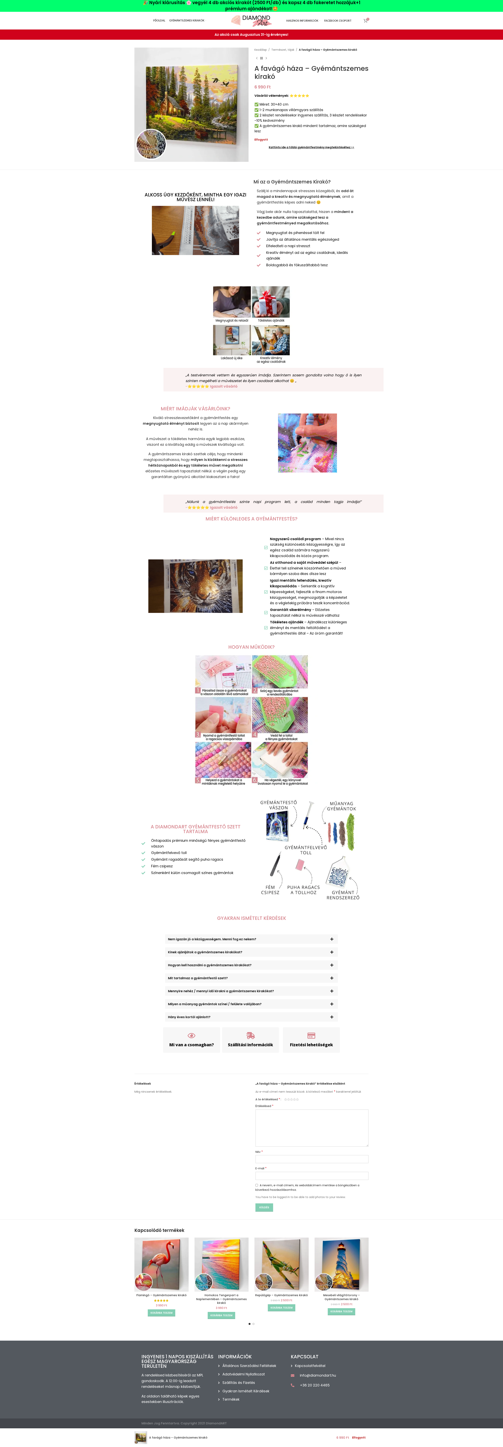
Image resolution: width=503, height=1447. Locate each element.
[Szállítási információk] (250, 1035)
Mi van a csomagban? (191, 1044)
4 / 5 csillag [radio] (294, 1099)
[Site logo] (251, 20)
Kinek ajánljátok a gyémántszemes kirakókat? (205, 952)
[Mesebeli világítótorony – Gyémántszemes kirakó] (342, 1265)
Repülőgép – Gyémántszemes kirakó (281, 1295)
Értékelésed (264, 1106)
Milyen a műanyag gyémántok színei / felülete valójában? (215, 1004)
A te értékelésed (267, 1099)
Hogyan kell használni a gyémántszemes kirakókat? (210, 965)
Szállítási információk (250, 1044)
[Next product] (266, 58)
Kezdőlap (260, 50)
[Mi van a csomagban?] (191, 1035)
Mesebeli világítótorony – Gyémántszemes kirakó (341, 1297)
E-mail (261, 1168)
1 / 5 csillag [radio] (285, 1099)
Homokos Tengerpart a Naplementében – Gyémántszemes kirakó (221, 1299)
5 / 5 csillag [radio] (297, 1099)
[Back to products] (261, 58)
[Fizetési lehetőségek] (311, 1035)
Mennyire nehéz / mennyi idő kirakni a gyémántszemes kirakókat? (221, 991)
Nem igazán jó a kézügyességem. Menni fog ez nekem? (212, 939)
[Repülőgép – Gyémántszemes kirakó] (281, 1265)
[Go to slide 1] (250, 1324)
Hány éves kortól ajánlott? (189, 1017)
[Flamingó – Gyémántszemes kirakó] (161, 1265)
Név (259, 1152)
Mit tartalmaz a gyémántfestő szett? (198, 978)
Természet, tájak (282, 50)
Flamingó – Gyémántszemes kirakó (161, 1295)
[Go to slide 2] (253, 1324)
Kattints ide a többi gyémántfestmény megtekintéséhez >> (311, 147)
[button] (251, 939)
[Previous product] (256, 58)
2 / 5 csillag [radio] (288, 1099)
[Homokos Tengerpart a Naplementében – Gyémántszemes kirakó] (222, 1265)
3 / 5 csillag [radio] (291, 1099)
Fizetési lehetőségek (311, 1044)
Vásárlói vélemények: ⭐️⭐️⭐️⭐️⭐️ (281, 95)
